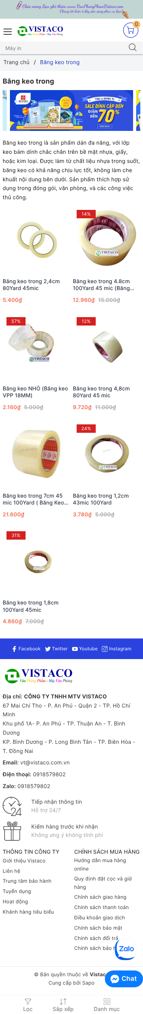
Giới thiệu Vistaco (24, 861)
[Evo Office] (71, 110)
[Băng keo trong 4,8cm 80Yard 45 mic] (106, 347)
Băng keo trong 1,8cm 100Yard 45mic (31, 606)
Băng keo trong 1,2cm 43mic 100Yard (101, 499)
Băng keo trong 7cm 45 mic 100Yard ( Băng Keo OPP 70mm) (33, 499)
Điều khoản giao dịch (99, 918)
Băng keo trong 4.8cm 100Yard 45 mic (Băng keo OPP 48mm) (101, 285)
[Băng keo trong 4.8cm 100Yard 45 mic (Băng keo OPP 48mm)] (106, 240)
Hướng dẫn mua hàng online (100, 865)
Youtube (88, 648)
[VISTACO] (41, 31)
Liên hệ (11, 871)
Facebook (28, 648)
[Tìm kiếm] (132, 48)
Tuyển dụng (17, 891)
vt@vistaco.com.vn (45, 762)
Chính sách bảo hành (99, 948)
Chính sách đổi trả (96, 938)
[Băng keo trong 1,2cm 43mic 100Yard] (106, 454)
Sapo (88, 983)
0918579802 (49, 774)
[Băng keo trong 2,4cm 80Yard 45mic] (36, 240)
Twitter (59, 648)
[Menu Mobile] (8, 30)
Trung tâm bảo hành (27, 881)
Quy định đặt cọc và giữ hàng (103, 883)
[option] (71, 110)
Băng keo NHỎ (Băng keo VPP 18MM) (35, 392)
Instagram (119, 648)
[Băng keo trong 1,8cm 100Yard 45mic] (36, 561)
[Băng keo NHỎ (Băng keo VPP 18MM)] (36, 347)
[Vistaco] (71, 9)
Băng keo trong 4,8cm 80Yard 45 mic (101, 392)
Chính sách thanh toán (101, 907)
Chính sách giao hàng (100, 897)
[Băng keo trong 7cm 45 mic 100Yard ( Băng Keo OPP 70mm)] (36, 454)
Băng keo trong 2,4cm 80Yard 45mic (31, 285)
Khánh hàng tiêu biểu (28, 912)
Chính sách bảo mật (98, 928)
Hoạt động (15, 902)
